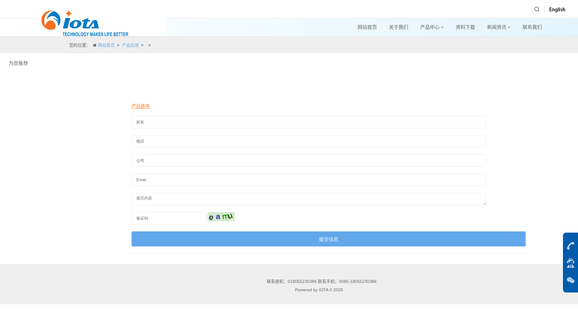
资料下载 (465, 27)
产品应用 (130, 45)
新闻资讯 (497, 27)
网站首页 (367, 27)
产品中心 (430, 27)
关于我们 (398, 27)
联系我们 (532, 27)
